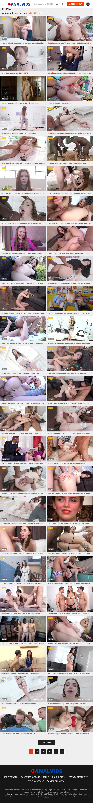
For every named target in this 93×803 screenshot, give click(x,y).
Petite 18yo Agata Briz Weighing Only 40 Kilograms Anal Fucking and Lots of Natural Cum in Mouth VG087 (42, 553)
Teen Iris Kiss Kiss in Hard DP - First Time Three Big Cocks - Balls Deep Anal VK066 (33, 343)
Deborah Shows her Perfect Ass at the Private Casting (68, 523)
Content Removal (56, 781)
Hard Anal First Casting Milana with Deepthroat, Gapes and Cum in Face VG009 (32, 163)
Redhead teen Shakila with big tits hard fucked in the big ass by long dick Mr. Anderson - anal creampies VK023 (44, 253)
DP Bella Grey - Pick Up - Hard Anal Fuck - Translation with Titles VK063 (29, 433)
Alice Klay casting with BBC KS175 (14, 73)
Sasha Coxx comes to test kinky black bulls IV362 (20, 373)
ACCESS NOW (75, 4)
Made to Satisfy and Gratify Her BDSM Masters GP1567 (22, 613)
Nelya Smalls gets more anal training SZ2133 (18, 133)
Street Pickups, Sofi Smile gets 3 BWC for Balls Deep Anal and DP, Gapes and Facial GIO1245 (36, 583)
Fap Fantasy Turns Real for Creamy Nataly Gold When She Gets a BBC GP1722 (31, 463)
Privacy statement (78, 777)
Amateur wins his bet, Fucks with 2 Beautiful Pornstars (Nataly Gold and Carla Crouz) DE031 (37, 643)
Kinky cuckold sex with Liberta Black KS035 (18, 733)
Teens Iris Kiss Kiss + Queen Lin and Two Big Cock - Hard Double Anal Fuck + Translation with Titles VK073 (42, 403)
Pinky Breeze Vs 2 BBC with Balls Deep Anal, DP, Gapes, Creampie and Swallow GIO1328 (35, 523)
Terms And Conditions (54, 777)
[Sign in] (88, 4)
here (11, 794)
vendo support (36, 781)
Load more (46, 742)
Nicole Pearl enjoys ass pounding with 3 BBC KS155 (21, 223)
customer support (30, 777)
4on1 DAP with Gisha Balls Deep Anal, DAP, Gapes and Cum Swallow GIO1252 (31, 193)
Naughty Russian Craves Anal (59, 103)
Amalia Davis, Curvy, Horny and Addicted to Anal (67, 463)
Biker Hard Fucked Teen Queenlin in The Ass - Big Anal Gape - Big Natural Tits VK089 (34, 283)
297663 (33, 13)
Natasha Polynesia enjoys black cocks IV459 (18, 703)
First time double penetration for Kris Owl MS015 (67, 373)
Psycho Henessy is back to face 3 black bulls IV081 (67, 163)
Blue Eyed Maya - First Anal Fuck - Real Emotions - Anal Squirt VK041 (28, 313)
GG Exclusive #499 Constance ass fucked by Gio (20, 673)
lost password (10, 777)
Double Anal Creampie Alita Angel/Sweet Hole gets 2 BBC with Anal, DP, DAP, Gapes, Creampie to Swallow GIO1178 (45, 493)
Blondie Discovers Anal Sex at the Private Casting (20, 103)
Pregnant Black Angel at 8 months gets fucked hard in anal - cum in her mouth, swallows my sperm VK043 (42, 43)
